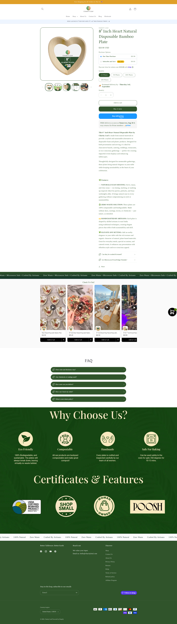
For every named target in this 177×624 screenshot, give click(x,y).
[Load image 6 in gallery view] (67, 87)
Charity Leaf (48, 619)
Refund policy (110, 576)
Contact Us (109, 554)
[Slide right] (91, 87)
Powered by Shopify (58, 619)
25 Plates (104, 75)
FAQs (107, 569)
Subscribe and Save (109, 61)
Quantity (101, 90)
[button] (42, 9)
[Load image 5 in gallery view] (58, 87)
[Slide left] (42, 87)
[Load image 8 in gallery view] (84, 87)
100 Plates (129, 75)
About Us (109, 558)
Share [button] (103, 266)
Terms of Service (111, 573)
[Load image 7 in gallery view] (75, 87)
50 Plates (116, 75)
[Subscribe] (76, 592)
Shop (107, 550)
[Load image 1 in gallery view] (49, 87)
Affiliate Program (111, 580)
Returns (108, 565)
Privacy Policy (110, 562)
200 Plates (105, 80)
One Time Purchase (109, 56)
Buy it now (118, 109)
